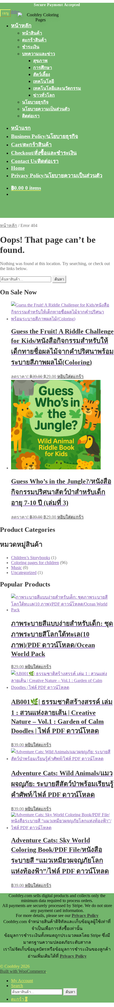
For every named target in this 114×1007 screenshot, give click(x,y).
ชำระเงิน (30, 46)
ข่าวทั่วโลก (44, 95)
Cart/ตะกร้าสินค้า (31, 144)
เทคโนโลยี (43, 81)
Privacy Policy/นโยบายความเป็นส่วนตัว (56, 175)
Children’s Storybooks (30, 557)
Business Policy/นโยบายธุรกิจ (44, 136)
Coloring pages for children (35, 562)
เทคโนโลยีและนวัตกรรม (57, 88)
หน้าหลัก (8, 225)
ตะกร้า (19, 999)
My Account (22, 980)
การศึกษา (42, 67)
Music (16, 567)
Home (18, 168)
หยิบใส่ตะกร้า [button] (70, 376)
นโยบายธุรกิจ (35, 102)
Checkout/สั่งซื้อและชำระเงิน (44, 153)
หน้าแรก (21, 128)
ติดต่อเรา (31, 115)
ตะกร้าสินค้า (34, 40)
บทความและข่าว (38, 53)
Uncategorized (24, 572)
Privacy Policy (85, 915)
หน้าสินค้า (32, 33)
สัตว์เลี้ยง (41, 74)
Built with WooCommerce (23, 971)
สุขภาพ (40, 60)
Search (17, 985)
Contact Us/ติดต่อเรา (35, 161)
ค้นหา (59, 279)
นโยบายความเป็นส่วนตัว (46, 109)
